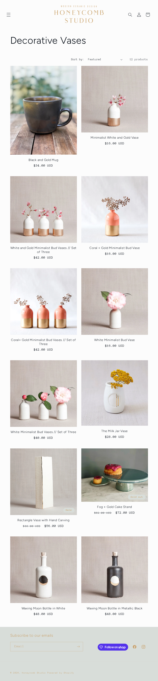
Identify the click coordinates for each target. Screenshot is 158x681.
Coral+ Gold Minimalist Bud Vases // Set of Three (43, 342)
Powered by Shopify (60, 673)
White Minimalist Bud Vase (114, 340)
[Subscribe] (78, 646)
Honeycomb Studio (34, 673)
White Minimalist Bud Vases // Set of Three (43, 432)
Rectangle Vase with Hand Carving (43, 520)
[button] (8, 14)
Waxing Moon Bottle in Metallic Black (114, 608)
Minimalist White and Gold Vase (115, 137)
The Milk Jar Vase (114, 431)
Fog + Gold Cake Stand (114, 507)
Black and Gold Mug (43, 160)
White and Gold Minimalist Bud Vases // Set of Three (43, 250)
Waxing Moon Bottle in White (43, 608)
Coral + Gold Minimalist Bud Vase (114, 248)
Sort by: (77, 59)
